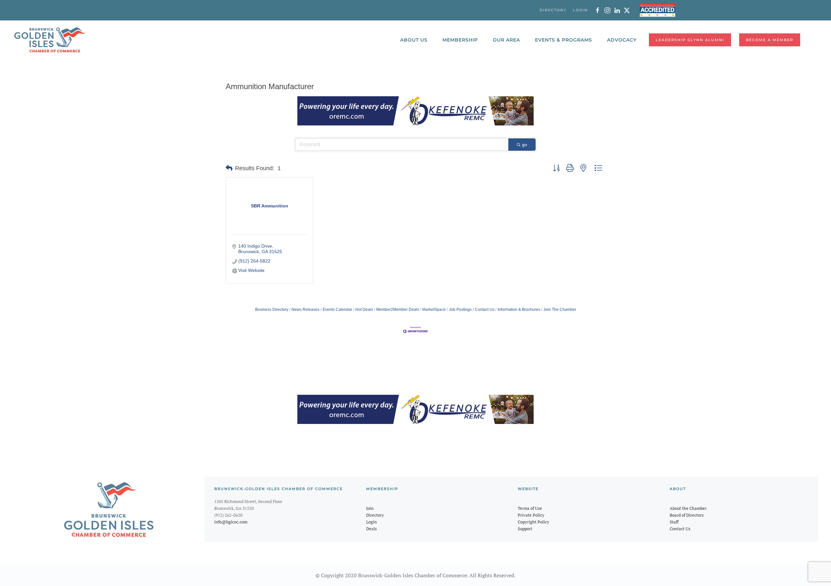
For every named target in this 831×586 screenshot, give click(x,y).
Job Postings (460, 309)
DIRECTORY (553, 10)
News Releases (305, 309)
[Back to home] (49, 40)
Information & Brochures (519, 309)
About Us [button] (414, 40)
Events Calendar (337, 309)
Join (370, 508)
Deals (371, 529)
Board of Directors (687, 515)
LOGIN (580, 10)
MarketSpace (434, 309)
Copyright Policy (533, 522)
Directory (375, 515)
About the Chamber (688, 508)
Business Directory (271, 309)
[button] (229, 168)
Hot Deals (364, 309)
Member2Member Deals (397, 309)
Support (525, 529)
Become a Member (769, 40)
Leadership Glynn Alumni (690, 40)
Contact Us (484, 309)
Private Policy (531, 515)
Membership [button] (460, 40)
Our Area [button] (506, 40)
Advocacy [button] (622, 40)
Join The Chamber (559, 309)
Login (371, 522)
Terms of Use (530, 508)
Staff (674, 522)
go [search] (524, 144)
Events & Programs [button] (563, 40)
